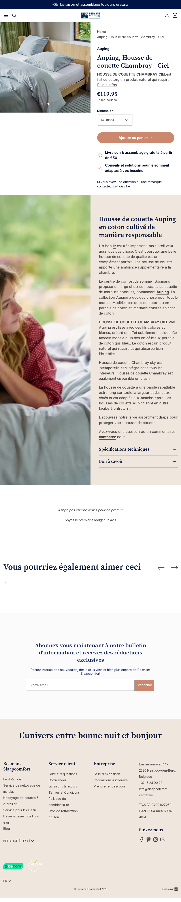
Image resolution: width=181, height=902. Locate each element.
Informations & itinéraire (111, 780)
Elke (127, 186)
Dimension (105, 111)
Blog (6, 828)
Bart (115, 186)
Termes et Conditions (64, 792)
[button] (90, 519)
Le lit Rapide (12, 779)
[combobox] (114, 120)
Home (101, 31)
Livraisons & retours (63, 786)
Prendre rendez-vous (110, 786)
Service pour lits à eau (19, 810)
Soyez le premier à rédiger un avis (90, 520)
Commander (57, 780)
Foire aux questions (63, 774)
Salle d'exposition (107, 774)
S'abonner (144, 685)
